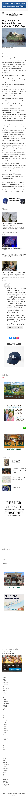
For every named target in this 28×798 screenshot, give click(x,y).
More (4, 758)
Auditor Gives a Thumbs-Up (17, 486)
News (4, 677)
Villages (5, 693)
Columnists (6, 747)
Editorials (5, 750)
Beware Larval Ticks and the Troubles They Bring (12, 224)
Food (4, 722)
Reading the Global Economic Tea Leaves (14, 249)
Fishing (5, 720)
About (4, 760)
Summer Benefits (5, 706)
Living (4, 715)
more (3, 377)
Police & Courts (5, 680)
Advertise (5, 762)
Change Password (5, 775)
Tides (4, 741)
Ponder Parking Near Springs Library (19, 478)
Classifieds (6, 764)
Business (5, 684)
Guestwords (6, 752)
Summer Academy (5, 782)
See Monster (6, 703)
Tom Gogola (6, 53)
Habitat (5, 724)
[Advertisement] (14, 631)
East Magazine (5, 735)
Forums (5, 563)
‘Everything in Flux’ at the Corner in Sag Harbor (19, 470)
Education (5, 690)
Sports (4, 732)
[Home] (14, 14)
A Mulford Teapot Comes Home (13, 272)
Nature (5, 728)
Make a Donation (5, 778)
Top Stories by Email (6, 785)
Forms (4, 766)
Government (6, 686)
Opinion (5, 745)
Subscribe (5, 770)
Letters (5, 754)
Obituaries (5, 682)
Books (4, 699)
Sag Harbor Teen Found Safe (18, 461)
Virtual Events (5, 709)
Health (4, 726)
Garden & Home (5, 739)
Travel (4, 718)
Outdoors (5, 730)
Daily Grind (6, 688)
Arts (4, 697)
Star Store (5, 768)
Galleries (5, 701)
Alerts (4, 772)
